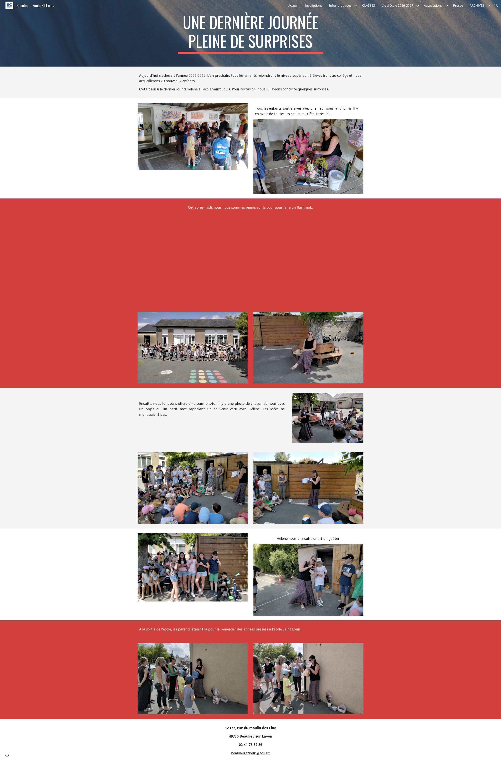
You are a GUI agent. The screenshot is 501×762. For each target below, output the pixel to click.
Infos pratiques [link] (340, 5)
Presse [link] (458, 5)
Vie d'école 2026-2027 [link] (397, 5)
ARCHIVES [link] (477, 5)
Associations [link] (433, 5)
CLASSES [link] (368, 5)
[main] (250, 33)
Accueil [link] (293, 5)
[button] (496, 5)
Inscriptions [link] (313, 5)
